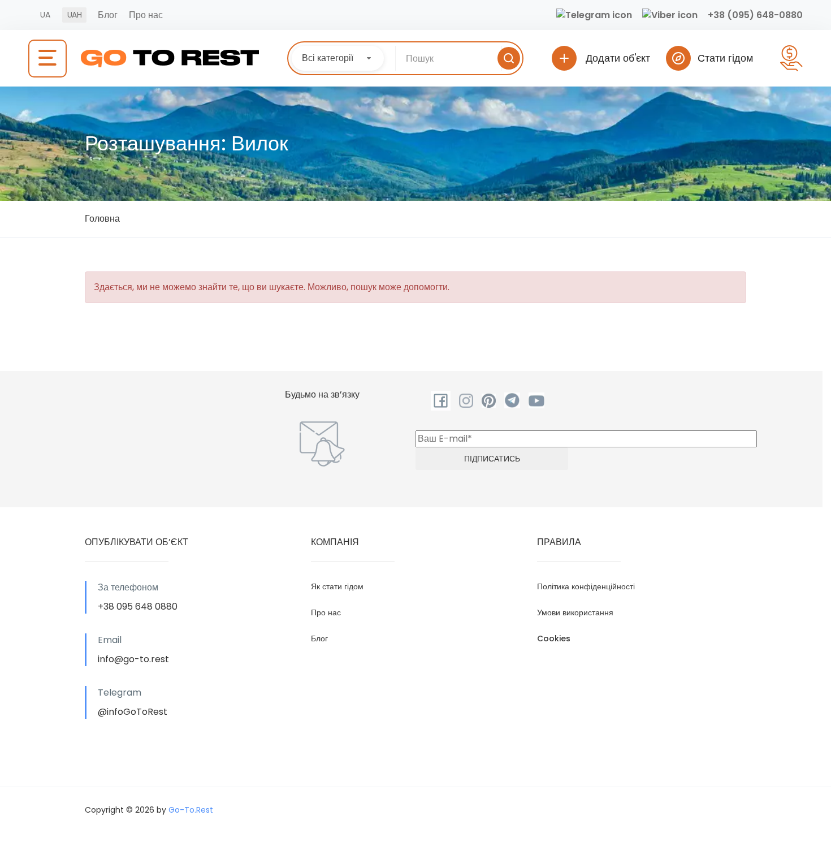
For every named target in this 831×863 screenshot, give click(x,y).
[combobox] (338, 58)
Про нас (146, 14)
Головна (102, 219)
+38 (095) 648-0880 (755, 14)
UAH (74, 14)
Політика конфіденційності (586, 586)
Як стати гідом (337, 586)
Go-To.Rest (190, 809)
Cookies (553, 638)
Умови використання (575, 612)
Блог (108, 14)
